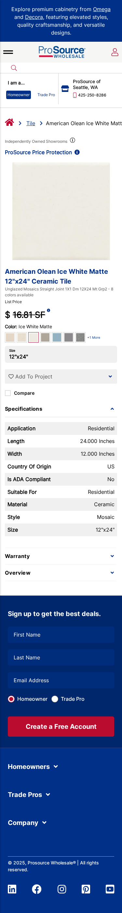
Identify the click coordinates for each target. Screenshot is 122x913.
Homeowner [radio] (18, 94)
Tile (30, 123)
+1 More (93, 337)
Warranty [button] (17, 556)
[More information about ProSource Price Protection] (76, 152)
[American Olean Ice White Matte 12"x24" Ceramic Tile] (61, 211)
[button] (8, 52)
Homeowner (32, 699)
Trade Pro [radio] (46, 94)
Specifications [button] (23, 408)
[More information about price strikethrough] (48, 314)
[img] (72, 141)
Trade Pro (73, 699)
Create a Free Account (61, 726)
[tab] (61, 409)
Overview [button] (18, 572)
